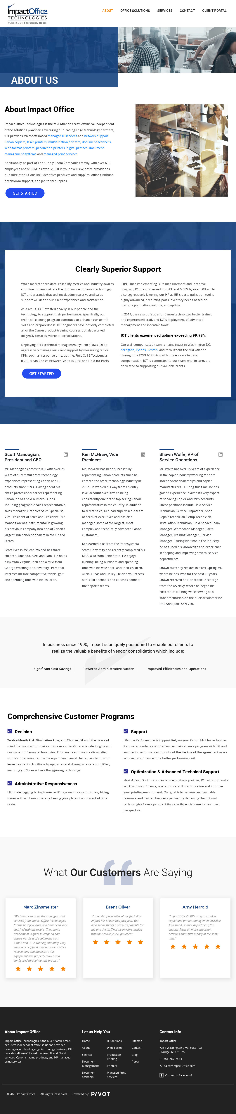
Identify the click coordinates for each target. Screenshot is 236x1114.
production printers (50, 148)
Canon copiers (15, 142)
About (86, 1047)
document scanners (96, 142)
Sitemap (137, 1041)
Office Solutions (135, 10)
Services (164, 10)
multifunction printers (64, 142)
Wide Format (115, 1047)
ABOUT (107, 10)
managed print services (60, 154)
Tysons (141, 350)
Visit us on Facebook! (178, 1075)
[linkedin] (66, 457)
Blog (135, 1054)
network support (96, 136)
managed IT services (62, 136)
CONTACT (187, 10)
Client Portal (214, 10)
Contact (136, 1047)
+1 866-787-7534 (170, 1059)
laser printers (37, 142)
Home (86, 1041)
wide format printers (19, 148)
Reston (153, 350)
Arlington (127, 350)
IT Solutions (114, 1041)
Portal (135, 1061)
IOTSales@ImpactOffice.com (177, 1066)
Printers (112, 1066)
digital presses (77, 148)
